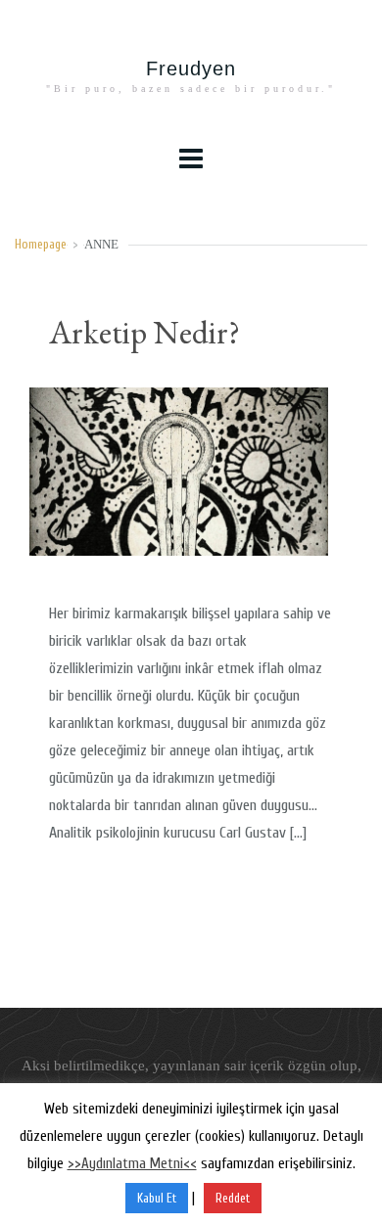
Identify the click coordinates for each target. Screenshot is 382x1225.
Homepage (41, 244)
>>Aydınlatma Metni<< (132, 1164)
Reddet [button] (232, 1198)
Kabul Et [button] (156, 1198)
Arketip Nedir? (144, 332)
